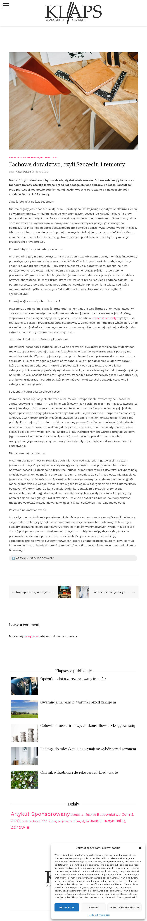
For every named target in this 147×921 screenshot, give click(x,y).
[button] (140, 848)
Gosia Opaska (23, 171)
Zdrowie (20, 827)
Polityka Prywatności (99, 915)
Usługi (121, 821)
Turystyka (82, 821)
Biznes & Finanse (83, 814)
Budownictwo (49, 157)
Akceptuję (67, 907)
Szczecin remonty (104, 318)
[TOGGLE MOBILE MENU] (6, 5)
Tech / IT (69, 821)
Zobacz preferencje (124, 907)
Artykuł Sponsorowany (24, 157)
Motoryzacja (56, 821)
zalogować (31, 636)
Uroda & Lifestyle (102, 821)
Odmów (93, 907)
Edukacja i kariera (31, 821)
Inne (44, 821)
